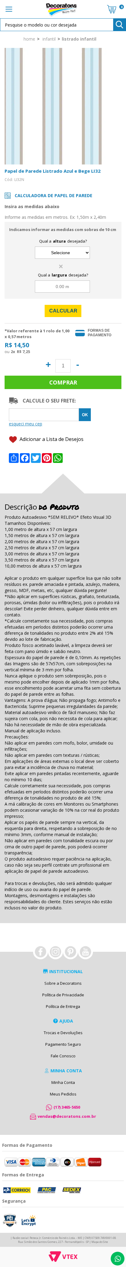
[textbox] (63, 24)
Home (29, 38)
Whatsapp (117, 1258)
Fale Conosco (63, 1056)
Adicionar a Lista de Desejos (50, 439)
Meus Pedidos (63, 1094)
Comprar (63, 382)
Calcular (63, 310)
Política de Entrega (63, 1006)
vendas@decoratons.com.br (67, 1116)
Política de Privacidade (63, 995)
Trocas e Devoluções (63, 1032)
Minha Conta (63, 1082)
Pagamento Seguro (63, 1044)
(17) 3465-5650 (67, 1107)
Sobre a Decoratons (63, 983)
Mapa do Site (99, 1242)
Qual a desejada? (63, 241)
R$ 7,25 (23, 351)
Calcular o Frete (44, 414)
